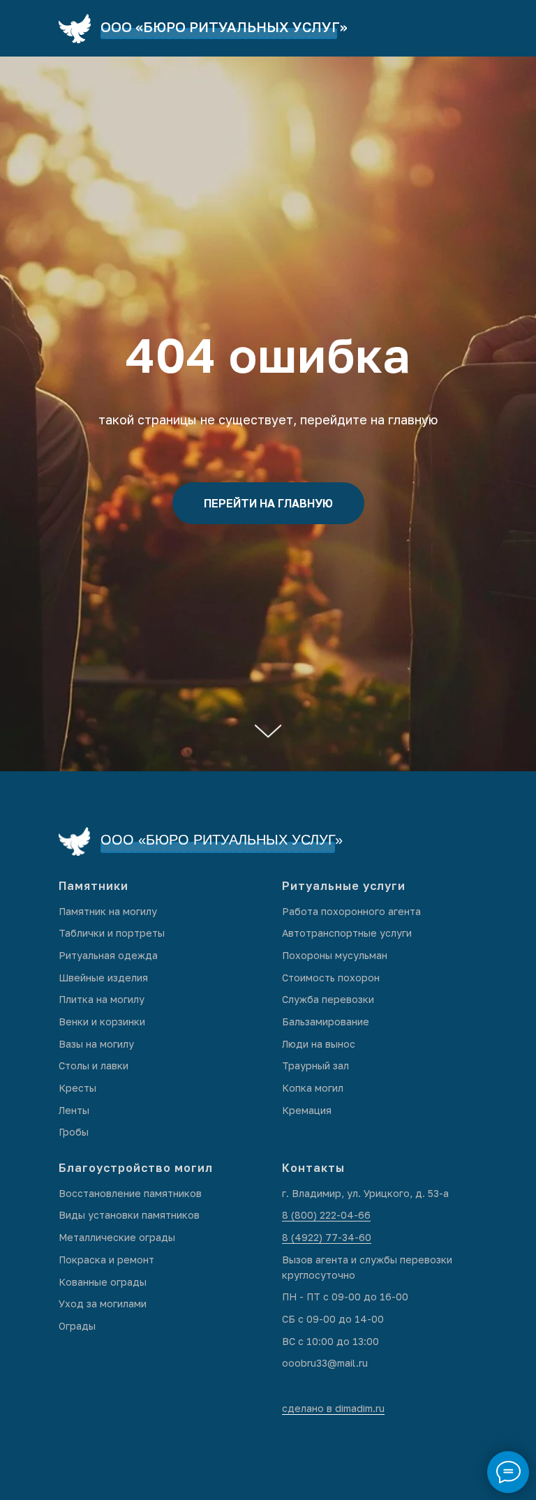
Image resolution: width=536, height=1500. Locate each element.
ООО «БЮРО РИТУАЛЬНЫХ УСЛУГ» (224, 26)
